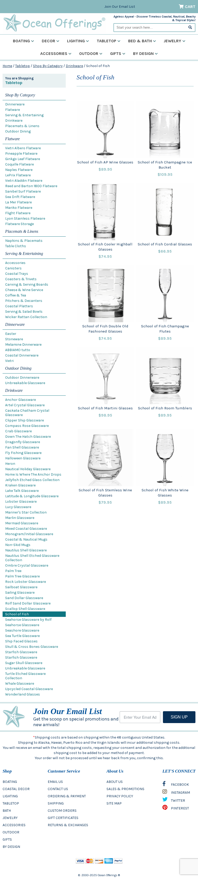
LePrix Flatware (18, 175)
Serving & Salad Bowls (24, 311)
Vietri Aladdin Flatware (23, 180)
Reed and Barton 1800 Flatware (31, 186)
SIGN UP (179, 717)
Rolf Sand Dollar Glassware (28, 603)
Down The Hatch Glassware (28, 436)
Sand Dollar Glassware (24, 598)
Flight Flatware (17, 213)
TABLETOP (11, 803)
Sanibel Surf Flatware (23, 191)
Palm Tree (13, 571)
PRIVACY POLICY (119, 796)
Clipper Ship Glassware (24, 420)
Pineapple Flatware (21, 153)
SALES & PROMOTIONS (125, 789)
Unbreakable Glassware (25, 383)
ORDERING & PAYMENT (67, 796)
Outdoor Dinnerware (22, 377)
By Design (143, 53)
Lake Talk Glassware (22, 490)
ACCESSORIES (14, 825)
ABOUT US (114, 782)
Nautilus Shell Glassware (26, 550)
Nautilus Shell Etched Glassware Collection (32, 557)
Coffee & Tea (15, 295)
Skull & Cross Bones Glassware (31, 646)
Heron (10, 463)
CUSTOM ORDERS (62, 810)
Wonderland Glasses (22, 694)
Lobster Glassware (21, 501)
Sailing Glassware (20, 592)
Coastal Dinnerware (21, 355)
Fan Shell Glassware (22, 447)
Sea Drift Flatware (20, 197)
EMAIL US (55, 782)
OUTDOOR (11, 832)
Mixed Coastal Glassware (26, 528)
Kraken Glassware (20, 485)
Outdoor (88, 53)
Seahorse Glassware (22, 625)
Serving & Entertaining (24, 115)
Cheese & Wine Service (24, 290)
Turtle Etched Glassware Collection (25, 676)
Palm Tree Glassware (22, 576)
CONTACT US (58, 789)
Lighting (76, 40)
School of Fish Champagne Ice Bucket (165, 165)
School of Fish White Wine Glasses (165, 493)
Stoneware (14, 339)
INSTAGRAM (180, 792)
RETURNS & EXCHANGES (68, 825)
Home (7, 66)
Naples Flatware (18, 170)
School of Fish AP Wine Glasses (105, 162)
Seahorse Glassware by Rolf (28, 619)
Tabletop (106, 40)
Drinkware (74, 66)
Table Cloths (15, 246)
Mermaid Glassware (21, 523)
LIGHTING (10, 796)
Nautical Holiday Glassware (28, 469)
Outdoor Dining (18, 131)
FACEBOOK (179, 784)
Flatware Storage (19, 224)
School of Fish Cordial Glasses (165, 244)
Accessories (53, 53)
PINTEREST (179, 808)
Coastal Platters (19, 306)
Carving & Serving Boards (26, 284)
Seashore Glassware (22, 630)
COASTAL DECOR (16, 789)
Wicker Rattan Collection (26, 317)
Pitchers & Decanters (23, 301)
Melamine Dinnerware (23, 344)
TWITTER (177, 800)
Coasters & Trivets (21, 279)
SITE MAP (114, 803)
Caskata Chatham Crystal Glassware (27, 412)
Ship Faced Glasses (21, 641)
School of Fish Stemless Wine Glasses (105, 493)
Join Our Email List (119, 6)
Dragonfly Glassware (22, 442)
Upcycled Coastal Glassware (29, 689)
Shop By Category (48, 66)
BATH (7, 810)
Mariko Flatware (18, 207)
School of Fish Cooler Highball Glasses (105, 247)
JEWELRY (10, 818)
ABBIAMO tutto (17, 350)
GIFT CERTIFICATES (63, 818)
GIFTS (7, 839)
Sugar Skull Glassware (23, 663)
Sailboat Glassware (21, 587)
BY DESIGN (11, 846)
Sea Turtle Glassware (22, 636)
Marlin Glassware (19, 518)
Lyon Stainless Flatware (25, 218)
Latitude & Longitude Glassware (32, 496)
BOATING (10, 782)
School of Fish (17, 614)
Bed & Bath (140, 40)
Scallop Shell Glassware (25, 609)
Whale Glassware (19, 683)
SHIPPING (56, 803)
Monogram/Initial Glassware (29, 534)
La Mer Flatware (18, 202)
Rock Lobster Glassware (25, 581)
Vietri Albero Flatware (23, 148)
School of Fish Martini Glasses (105, 408)
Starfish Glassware (21, 652)
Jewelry (172, 40)
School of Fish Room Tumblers (165, 408)
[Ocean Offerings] (54, 23)
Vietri (9, 361)
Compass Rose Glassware (27, 426)
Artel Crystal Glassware (25, 405)
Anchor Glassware (20, 399)
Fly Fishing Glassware (23, 453)
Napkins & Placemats (24, 240)
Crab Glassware (18, 431)
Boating (21, 40)
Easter (10, 334)
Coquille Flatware (19, 164)
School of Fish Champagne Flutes (165, 329)
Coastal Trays (16, 273)
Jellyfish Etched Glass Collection (32, 480)
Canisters (13, 268)
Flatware (12, 109)
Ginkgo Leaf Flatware (22, 159)
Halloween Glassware (22, 458)
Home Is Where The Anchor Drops (33, 474)
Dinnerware (14, 104)
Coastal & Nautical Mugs (26, 539)
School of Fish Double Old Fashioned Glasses (105, 329)
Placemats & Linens (22, 126)
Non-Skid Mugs (17, 545)
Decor (48, 40)
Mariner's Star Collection (26, 512)
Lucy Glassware (18, 507)
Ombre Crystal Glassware (26, 565)
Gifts (115, 53)
